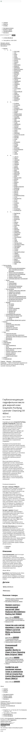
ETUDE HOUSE (18, 115)
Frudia (15, 122)
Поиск (13, 35)
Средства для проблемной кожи (17, 296)
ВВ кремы (11, 304)
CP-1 (15, 90)
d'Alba (15, 93)
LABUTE (16, 157)
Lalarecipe (16, 160)
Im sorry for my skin (19, 134)
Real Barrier (17, 213)
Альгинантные (13, 284)
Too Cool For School (19, 252)
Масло (7, 330)
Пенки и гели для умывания (16, 272)
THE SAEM (17, 247)
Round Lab (17, 219)
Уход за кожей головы (12, 329)
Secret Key (16, 225)
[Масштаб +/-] (1, 729)
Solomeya (16, 231)
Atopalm (16, 62)
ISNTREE (16, 137)
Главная (5, 22)
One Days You (17, 198)
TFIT (15, 238)
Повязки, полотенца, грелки (13, 351)
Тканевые (11, 281)
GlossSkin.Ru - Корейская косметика (16, 718)
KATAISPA (16, 148)
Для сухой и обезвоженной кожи (17, 298)
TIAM (15, 240)
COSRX (16, 85)
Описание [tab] (8, 546)
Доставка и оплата (8, 28)
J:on (15, 140)
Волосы (5, 321)
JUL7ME (16, 145)
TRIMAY (16, 253)
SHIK (15, 226)
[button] (4, 46)
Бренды (5, 48)
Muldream (16, 188)
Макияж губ (12, 313)
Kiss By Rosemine (18, 149)
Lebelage (16, 164)
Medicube (16, 171)
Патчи (10, 318)
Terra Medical (17, 237)
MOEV (15, 183)
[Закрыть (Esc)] (5, 729)
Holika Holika (17, 128)
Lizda (15, 152)
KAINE (15, 146)
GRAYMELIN (17, 124)
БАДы (7, 347)
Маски (7, 280)
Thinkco (16, 249)
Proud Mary (17, 209)
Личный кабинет (7, 31)
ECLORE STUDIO (18, 109)
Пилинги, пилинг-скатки (15, 277)
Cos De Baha (17, 88)
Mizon (15, 180)
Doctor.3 (16, 100)
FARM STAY (17, 118)
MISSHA (16, 179)
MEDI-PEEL (17, 173)
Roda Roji (16, 216)
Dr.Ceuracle (17, 105)
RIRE (15, 215)
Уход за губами (13, 295)
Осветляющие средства (15, 301)
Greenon (16, 125)
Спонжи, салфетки (11, 353)
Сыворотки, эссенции (14, 292)
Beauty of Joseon (18, 69)
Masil (15, 170)
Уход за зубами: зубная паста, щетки (15, 320)
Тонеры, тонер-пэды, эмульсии (17, 290)
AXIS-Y (15, 63)
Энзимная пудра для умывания (17, 274)
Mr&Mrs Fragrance (19, 186)
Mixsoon (16, 182)
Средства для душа (11, 333)
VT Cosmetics (17, 258)
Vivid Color (17, 256)
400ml (8, 590)
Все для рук (9, 339)
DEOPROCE (17, 99)
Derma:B (16, 97)
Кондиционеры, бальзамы (13, 324)
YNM (15, 264)
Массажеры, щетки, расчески (13, 348)
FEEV (15, 120)
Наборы (5, 341)
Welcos (16, 259)
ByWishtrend (17, 78)
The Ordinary (17, 246)
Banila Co (16, 66)
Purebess (16, 203)
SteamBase (17, 234)
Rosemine (16, 218)
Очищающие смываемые (15, 286)
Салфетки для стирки (11, 356)
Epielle (15, 112)
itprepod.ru (13, 720)
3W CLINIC (17, 51)
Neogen (16, 194)
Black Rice (16, 74)
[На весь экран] (2, 729)
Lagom (16, 158)
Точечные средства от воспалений (18, 278)
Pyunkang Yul (17, 210)
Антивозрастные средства (16, 299)
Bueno (16, 76)
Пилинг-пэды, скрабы (14, 275)
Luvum (16, 166)
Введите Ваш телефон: (7, 723)
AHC (15, 53)
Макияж (8, 302)
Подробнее (16, 637)
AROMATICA (17, 59)
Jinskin (16, 131)
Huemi (15, 130)
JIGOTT (16, 143)
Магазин (9, 361)
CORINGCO (17, 84)
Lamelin (16, 161)
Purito (15, 201)
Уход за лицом (7, 265)
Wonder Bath (17, 262)
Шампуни (8, 323)
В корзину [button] (16, 617)
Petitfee (16, 206)
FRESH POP (17, 121)
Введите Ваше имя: (6, 721)
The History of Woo (19, 244)
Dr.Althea (16, 103)
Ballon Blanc (17, 65)
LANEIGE (16, 163)
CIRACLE (16, 82)
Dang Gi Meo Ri (18, 91)
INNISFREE (17, 133)
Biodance (16, 72)
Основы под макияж (14, 308)
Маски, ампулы (10, 326)
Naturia (16, 192)
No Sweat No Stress (19, 195)
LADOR (16, 154)
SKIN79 (16, 228)
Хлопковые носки (10, 354)
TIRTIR (16, 241)
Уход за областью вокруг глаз (14, 316)
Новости (5, 24)
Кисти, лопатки (10, 350)
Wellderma (17, 261)
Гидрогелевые (12, 283)
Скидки (5, 357)
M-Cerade (16, 189)
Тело (4, 332)
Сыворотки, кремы (14, 317)
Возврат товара (7, 29)
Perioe (15, 204)
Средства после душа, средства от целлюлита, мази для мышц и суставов (16, 335)
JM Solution (17, 142)
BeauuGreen (17, 71)
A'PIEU (16, 57)
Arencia (16, 60)
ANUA (15, 54)
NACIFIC (16, 191)
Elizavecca (16, 108)
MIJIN (15, 176)
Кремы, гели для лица (14, 293)
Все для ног (9, 338)
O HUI (15, 197)
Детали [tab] (7, 548)
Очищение (9, 267)
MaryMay (16, 169)
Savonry (16, 222)
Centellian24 (17, 81)
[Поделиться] (3, 729)
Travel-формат (7, 342)
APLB (15, 56)
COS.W (15, 87)
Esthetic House (18, 114)
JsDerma (16, 136)
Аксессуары (6, 344)
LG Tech (16, 151)
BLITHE (16, 75)
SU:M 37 (16, 235)
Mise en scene (17, 177)
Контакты (6, 32)
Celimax (16, 79)
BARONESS (17, 68)
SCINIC (16, 223)
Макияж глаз (12, 311)
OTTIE (15, 200)
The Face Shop (18, 243)
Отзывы (5, 25)
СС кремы (11, 305)
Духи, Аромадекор (11, 345)
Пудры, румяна (13, 310)
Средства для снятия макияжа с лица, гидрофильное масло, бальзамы (17, 270)
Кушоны (11, 307)
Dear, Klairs (17, 96)
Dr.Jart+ (16, 106)
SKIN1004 (16, 229)
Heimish (16, 127)
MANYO (16, 167)
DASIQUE (16, 94)
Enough (16, 111)
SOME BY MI (17, 232)
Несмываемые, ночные (15, 287)
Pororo (16, 207)
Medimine (16, 174)
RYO (15, 220)
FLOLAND (16, 117)
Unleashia (16, 255)
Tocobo (16, 250)
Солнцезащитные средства (13, 314)
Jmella (15, 139)
